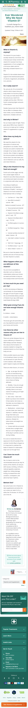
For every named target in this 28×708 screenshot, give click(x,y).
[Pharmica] (14, 621)
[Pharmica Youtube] (14, 678)
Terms (4, 697)
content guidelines (15, 563)
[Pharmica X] (18, 678)
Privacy (14, 697)
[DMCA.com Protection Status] (21, 692)
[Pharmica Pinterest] (23, 678)
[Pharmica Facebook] (4, 678)
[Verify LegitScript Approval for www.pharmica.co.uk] (14, 692)
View (22, 585)
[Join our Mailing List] (24, 610)
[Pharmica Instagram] (9, 678)
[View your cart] (25, 2)
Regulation (9, 697)
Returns (23, 697)
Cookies (19, 697)
